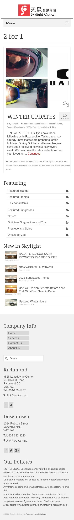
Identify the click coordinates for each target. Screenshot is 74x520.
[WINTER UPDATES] (37, 77)
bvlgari (16, 162)
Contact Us (15, 343)
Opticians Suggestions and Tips (27, 222)
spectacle (50, 165)
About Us (14, 348)
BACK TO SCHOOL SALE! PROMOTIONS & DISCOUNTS (38, 255)
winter (67, 165)
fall (27, 162)
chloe (22, 162)
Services (13, 338)
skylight (15, 124)
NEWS (28, 127)
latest (61, 162)
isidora (45, 162)
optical (15, 165)
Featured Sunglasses (16, 127)
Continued (34, 153)
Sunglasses (59, 165)
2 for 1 (10, 162)
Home (12, 333)
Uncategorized (17, 234)
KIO (56, 162)
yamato (9, 169)
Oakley (9, 165)
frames (31, 162)
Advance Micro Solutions (36, 514)
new (65, 162)
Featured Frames (54, 124)
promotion (23, 165)
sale (29, 165)
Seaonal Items (19, 203)
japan (51, 162)
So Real (42, 165)
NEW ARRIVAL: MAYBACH (36, 267)
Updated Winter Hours (32, 301)
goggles (38, 162)
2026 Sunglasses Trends (34, 277)
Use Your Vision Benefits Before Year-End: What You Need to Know (42, 290)
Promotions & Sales (41, 127)
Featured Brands (39, 124)
